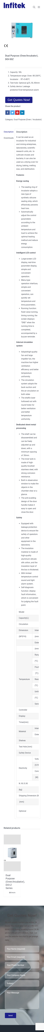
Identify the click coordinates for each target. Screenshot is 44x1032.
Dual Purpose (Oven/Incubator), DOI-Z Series (15, 882)
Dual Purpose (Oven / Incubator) (28, 119)
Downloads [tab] (8, 138)
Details (13, 892)
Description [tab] (8, 132)
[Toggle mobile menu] (39, 7)
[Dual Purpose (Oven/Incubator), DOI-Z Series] (12, 853)
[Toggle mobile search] (34, 7)
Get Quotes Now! (19, 99)
